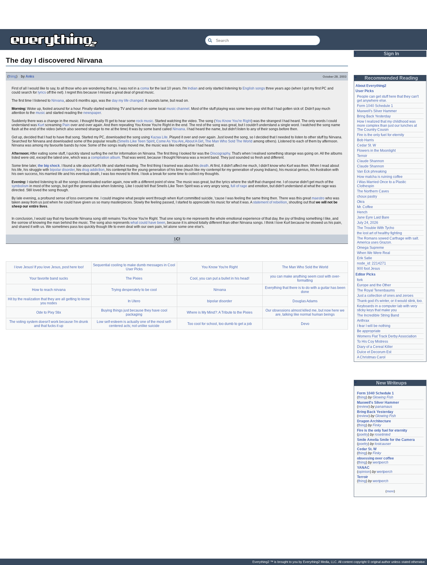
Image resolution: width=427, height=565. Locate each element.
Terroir (362, 156)
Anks (30, 76)
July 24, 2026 (367, 223)
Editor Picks (366, 274)
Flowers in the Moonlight (376, 151)
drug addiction (93, 170)
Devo (305, 324)
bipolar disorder (62, 170)
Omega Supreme (370, 248)
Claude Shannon (370, 161)
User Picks (365, 91)
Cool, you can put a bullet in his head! (219, 278)
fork (360, 280)
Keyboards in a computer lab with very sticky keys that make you (387, 308)
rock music (144, 121)
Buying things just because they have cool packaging (134, 312)
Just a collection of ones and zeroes (385, 296)
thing (12, 76)
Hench (362, 212)
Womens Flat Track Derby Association (387, 336)
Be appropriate (369, 331)
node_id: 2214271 (371, 263)
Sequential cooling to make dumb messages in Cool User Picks (134, 267)
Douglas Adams (305, 301)
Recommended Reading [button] (391, 78)
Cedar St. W (366, 145)
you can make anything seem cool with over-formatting (305, 278)
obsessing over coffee (375, 458)
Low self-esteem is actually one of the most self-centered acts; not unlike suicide (134, 324)
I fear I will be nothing (373, 326)
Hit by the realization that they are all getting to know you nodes (49, 301)
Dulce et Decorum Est (374, 352)
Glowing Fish (383, 397)
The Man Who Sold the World (305, 267)
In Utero (134, 301)
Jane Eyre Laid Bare (373, 217)
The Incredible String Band (378, 315)
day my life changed (127, 101)
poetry (363, 434)
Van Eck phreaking (372, 171)
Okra (361, 202)
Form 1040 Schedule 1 (375, 106)
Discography (220, 153)
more (390, 491)
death (204, 166)
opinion (364, 472)
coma (144, 88)
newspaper (92, 113)
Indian (193, 88)
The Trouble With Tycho (375, 228)
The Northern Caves (373, 191)
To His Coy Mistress (372, 341)
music (40, 113)
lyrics (42, 92)
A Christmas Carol (371, 357)
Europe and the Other (374, 285)
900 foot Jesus (368, 269)
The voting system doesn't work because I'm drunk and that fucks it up (48, 324)
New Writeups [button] (391, 382)
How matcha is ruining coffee (380, 177)
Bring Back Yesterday (374, 116)
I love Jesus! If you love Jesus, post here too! (49, 267)
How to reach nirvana (49, 290)
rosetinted (382, 434)
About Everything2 (371, 86)
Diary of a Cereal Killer (375, 347)
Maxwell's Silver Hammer (377, 111)
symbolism (20, 186)
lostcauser (383, 444)
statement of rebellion (270, 202)
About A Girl (194, 141)
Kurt (41, 125)
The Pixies (134, 278)
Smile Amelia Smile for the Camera (386, 440)
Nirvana (57, 101)
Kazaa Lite (159, 137)
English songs (254, 88)
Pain (66, 125)
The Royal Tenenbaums (376, 290)
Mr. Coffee (365, 207)
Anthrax (363, 321)
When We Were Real (373, 253)
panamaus (383, 407)
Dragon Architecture (374, 421)
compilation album (105, 157)
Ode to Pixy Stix (48, 312)
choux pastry (367, 196)
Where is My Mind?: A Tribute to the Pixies (219, 312)
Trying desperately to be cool (134, 290)
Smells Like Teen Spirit (137, 141)
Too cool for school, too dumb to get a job (219, 324)
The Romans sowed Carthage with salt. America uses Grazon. (388, 240)
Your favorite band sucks (48, 278)
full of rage (239, 186)
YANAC (363, 468)
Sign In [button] (391, 53)
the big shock (49, 166)
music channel (177, 109)
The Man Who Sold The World (228, 141)
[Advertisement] (213, 14)
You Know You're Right (233, 121)
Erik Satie (364, 258)
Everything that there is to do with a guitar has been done (305, 290)
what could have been (147, 223)
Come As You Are (170, 141)
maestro (318, 198)
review (363, 407)
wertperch (380, 462)
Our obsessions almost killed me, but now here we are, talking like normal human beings (305, 312)
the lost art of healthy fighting (379, 233)
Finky (377, 425)
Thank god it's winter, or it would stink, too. (390, 301)
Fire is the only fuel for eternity (380, 135)
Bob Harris (365, 140)
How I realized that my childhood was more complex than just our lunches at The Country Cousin (387, 125)
